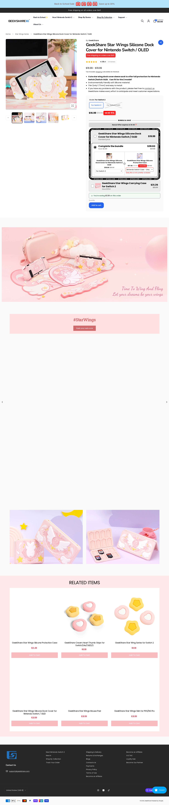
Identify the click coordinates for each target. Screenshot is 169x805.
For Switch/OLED (113, 105)
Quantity (92, 200)
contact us (149, 88)
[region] (84, 4)
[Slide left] (8, 117)
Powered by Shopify (157, 801)
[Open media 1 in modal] (41, 74)
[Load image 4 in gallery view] (53, 118)
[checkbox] (124, 186)
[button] (63, 17)
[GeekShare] (11, 759)
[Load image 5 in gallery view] (65, 118)
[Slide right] (74, 117)
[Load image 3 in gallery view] (41, 118)
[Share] (160, 42)
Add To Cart (34, 655)
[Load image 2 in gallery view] (29, 118)
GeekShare (92, 40)
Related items (84, 583)
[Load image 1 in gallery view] (17, 118)
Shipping (99, 72)
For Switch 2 (96, 105)
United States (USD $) (15, 790)
